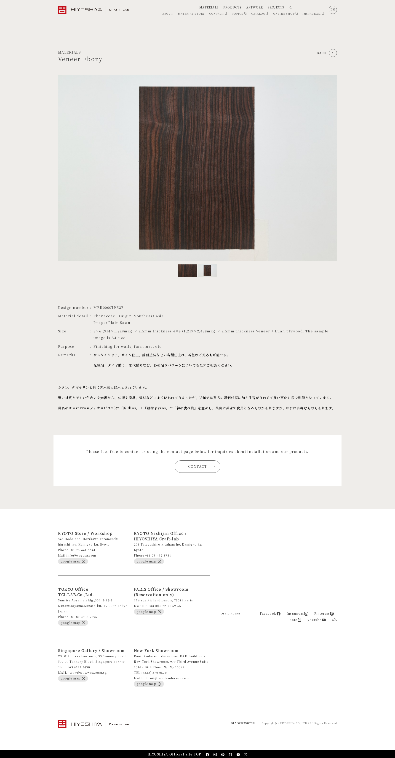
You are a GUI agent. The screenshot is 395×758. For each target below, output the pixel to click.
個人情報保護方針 (243, 723)
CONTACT (217, 13)
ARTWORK (254, 7)
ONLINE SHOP (284, 13)
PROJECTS (276, 7)
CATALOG (258, 13)
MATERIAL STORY (191, 13)
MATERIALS (209, 7)
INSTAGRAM (312, 13)
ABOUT (167, 13)
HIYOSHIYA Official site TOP (174, 754)
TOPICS (238, 13)
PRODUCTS (232, 7)
